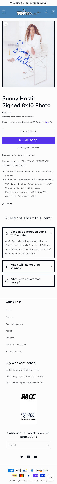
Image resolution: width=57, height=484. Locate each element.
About (9, 331)
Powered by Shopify (39, 481)
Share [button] (9, 203)
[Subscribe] (47, 445)
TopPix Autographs (24, 481)
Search (9, 317)
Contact (10, 337)
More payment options (29, 147)
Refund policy (14, 351)
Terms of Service (16, 344)
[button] (3, 12)
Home (8, 310)
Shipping (6, 117)
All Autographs (15, 324)
